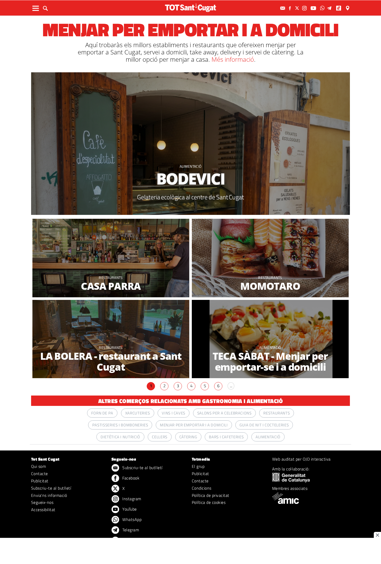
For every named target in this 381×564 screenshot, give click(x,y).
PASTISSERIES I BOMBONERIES (120, 425)
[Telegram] (330, 8)
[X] (298, 8)
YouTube (129, 509)
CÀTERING (188, 437)
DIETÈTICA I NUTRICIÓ (120, 437)
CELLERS (159, 437)
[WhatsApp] (323, 8)
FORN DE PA (102, 413)
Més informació (232, 59)
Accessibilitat (43, 509)
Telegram (130, 530)
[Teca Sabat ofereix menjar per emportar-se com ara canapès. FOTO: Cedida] (270, 339)
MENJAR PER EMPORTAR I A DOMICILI (194, 425)
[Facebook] (290, 8)
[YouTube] (314, 8)
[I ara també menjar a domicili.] (270, 258)
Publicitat (39, 481)
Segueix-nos (42, 502)
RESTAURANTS (111, 277)
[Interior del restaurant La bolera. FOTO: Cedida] (110, 339)
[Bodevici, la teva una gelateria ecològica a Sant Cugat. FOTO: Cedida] (190, 143)
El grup (198, 466)
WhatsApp (131, 519)
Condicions (201, 488)
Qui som (38, 466)
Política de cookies (208, 502)
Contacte (39, 473)
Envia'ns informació (49, 495)
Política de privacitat (210, 495)
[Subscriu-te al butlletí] (283, 8)
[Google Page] (348, 8)
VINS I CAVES (173, 413)
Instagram (131, 499)
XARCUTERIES (137, 413)
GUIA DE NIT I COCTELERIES (264, 425)
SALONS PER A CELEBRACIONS (224, 413)
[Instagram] (305, 8)
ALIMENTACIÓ (191, 166)
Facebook (130, 478)
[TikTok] (339, 8)
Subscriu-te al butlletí (51, 488)
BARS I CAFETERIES (226, 437)
